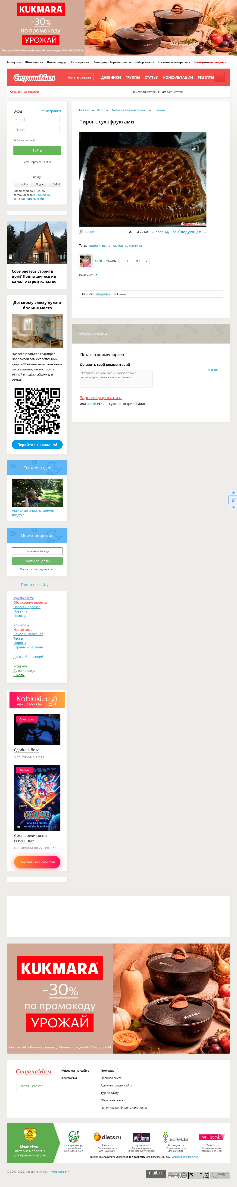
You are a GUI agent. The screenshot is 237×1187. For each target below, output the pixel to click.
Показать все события (37, 862)
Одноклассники (40, 170)
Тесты (18, 638)
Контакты (69, 1078)
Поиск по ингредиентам (37, 569)
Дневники (111, 77)
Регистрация (51, 111)
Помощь (20, 615)
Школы (19, 675)
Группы (132, 77)
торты (122, 245)
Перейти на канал (33, 444)
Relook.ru (212, 1145)
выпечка (109, 245)
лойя (98, 261)
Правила (20, 611)
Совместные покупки (211, 62)
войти (91, 403)
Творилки (159, 110)
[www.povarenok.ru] (73, 1142)
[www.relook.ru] (212, 1142)
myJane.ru (141, 1145)
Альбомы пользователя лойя (129, 110)
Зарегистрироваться (100, 397)
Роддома (20, 666)
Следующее (189, 231)
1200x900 (92, 232)
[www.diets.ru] (107, 1142)
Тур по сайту (23, 598)
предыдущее (166, 232)
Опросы (19, 643)
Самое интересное (28, 634)
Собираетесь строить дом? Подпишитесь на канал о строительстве (34, 276)
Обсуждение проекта (30, 602)
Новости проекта (27, 607)
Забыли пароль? (24, 140)
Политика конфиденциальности (124, 1107)
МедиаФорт (30, 1146)
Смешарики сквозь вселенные (31, 838)
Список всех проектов (185, 1156)
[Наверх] (232, 493)
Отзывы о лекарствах (174, 62)
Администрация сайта (116, 1085)
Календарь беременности (112, 62)
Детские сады (24, 670)
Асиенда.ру (176, 1145)
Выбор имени (145, 62)
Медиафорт (60, 1172)
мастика (135, 245)
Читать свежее (79, 77)
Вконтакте (34, 170)
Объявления (34, 62)
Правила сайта (111, 1078)
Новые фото (22, 629)
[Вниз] (232, 507)
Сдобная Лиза (26, 749)
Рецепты (206, 77)
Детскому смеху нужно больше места (37, 305)
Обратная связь (112, 1100)
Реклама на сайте (75, 1070)
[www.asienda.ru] (176, 1142)
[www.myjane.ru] (141, 1142)
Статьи (152, 77)
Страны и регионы (28, 647)
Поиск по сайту (34, 584)
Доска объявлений (28, 656)
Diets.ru (107, 1145)
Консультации (178, 77)
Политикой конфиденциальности (32, 197)
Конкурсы (14, 62)
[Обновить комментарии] (232, 500)
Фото (100, 110)
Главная (84, 110)
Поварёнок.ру (73, 1145)
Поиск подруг (57, 62)
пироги (94, 245)
